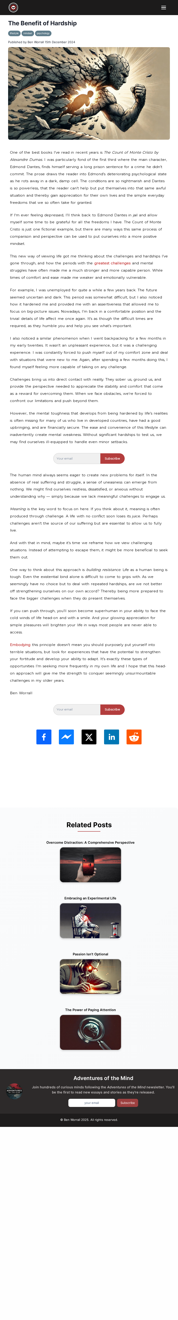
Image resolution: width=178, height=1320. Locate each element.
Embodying (21, 644)
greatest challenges (112, 263)
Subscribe (112, 458)
